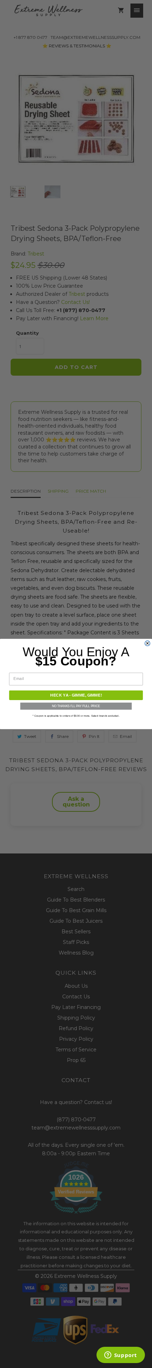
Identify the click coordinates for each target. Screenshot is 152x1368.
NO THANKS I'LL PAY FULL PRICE (76, 706)
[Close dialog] (147, 643)
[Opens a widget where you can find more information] (120, 1355)
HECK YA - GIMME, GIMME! (76, 695)
